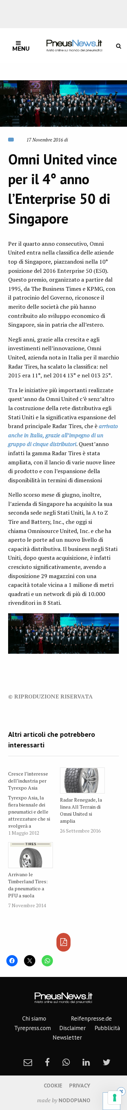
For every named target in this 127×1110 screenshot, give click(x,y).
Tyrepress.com (32, 1028)
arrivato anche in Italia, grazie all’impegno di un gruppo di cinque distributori (63, 435)
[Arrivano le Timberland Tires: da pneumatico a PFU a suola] (30, 855)
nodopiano (74, 1100)
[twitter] (106, 1062)
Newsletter (67, 1037)
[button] (63, 103)
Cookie (53, 1085)
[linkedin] (86, 1062)
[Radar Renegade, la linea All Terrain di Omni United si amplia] (82, 780)
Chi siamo (34, 1018)
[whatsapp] (66, 1062)
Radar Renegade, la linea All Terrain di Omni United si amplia (81, 810)
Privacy (79, 1085)
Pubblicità (107, 1028)
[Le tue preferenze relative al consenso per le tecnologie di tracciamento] (114, 1097)
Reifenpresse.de (91, 1018)
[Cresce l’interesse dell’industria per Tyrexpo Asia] (34, 801)
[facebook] (47, 1062)
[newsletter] (28, 1062)
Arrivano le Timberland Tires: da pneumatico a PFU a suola (28, 885)
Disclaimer (72, 1028)
